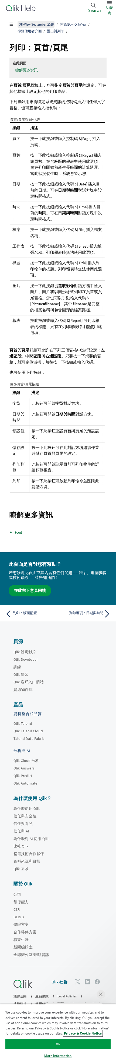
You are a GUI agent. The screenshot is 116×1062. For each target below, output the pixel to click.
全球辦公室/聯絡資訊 (31, 954)
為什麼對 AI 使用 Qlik (31, 838)
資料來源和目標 (26, 861)
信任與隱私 (23, 823)
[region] (58, 1033)
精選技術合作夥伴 (28, 853)
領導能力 (21, 901)
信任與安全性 (24, 816)
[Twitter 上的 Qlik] (78, 981)
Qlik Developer (25, 659)
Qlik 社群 (60, 981)
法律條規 (20, 1004)
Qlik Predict (22, 775)
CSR (16, 909)
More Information (57, 1055)
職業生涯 (21, 939)
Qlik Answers (24, 768)
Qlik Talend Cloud (28, 731)
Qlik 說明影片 (24, 651)
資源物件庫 (23, 689)
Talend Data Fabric (28, 738)
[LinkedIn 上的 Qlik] (87, 981)
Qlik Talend (22, 723)
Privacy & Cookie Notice (83, 1033)
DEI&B (18, 917)
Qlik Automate (25, 783)
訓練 (17, 666)
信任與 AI (21, 831)
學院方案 (21, 924)
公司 (17, 894)
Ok (58, 1044)
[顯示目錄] (11, 24)
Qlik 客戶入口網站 (28, 682)
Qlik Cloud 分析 (26, 760)
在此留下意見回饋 (30, 590)
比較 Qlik (20, 846)
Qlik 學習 (20, 674)
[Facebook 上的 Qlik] (97, 981)
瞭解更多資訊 (26, 70)
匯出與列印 (55, 31)
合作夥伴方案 (24, 932)
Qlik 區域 (20, 868)
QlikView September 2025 (36, 24)
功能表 (109, 10)
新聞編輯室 (23, 947)
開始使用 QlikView (73, 24)
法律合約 (20, 996)
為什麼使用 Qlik (26, 808)
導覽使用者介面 (30, 31)
